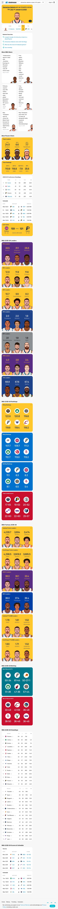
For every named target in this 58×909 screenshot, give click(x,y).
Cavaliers (9, 746)
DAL (13, 210)
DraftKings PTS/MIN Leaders (11, 640)
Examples (20, 902)
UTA (24, 865)
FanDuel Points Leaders (9, 528)
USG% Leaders (7, 572)
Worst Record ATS (8, 698)
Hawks (9, 753)
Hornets (9, 763)
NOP (24, 207)
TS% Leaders (6, 378)
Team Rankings (7, 162)
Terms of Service (25, 905)
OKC (24, 868)
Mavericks (10, 829)
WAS (24, 892)
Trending (13, 902)
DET (13, 868)
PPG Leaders (6, 244)
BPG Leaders (6, 334)
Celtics (9, 740)
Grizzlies (9, 832)
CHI (13, 858)
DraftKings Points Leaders (10, 550)
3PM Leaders (6, 356)
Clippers (9, 819)
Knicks (9, 743)
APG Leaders (6, 290)
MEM (24, 854)
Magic (9, 760)
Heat (8, 767)
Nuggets (9, 798)
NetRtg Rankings (7, 464)
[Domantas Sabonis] (5, 29)
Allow (52, 906)
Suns (8, 812)
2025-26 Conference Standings (12, 177)
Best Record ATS (7, 669)
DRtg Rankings (7, 434)
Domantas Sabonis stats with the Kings (16, 42)
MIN (13, 861)
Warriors (9, 822)
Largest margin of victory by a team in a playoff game (16, 38)
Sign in (51, 2)
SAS (24, 858)
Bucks (9, 183)
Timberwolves (11, 808)
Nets (9, 189)
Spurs (8, 795)
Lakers (9, 802)
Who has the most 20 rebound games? (15, 44)
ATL (13, 888)
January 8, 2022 (21, 9)
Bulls (9, 186)
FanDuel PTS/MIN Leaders (10, 616)
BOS (13, 878)
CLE (13, 865)
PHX (13, 854)
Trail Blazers (10, 815)
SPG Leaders (6, 312)
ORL (24, 888)
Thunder (9, 791)
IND (29, 29)
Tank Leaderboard (8, 493)
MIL (24, 217)
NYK (24, 882)
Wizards (10, 196)
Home (3, 902)
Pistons (6, 231)
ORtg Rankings (7, 405)
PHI (13, 220)
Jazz (11, 9)
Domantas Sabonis (9, 7)
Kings (8, 835)
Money (8, 902)
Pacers (28, 231)
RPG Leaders (6, 268)
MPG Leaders (6, 594)
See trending (8, 47)
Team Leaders (7, 139)
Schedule (5, 201)
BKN (24, 213)
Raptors (9, 750)
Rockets (9, 805)
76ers (8, 757)
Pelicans (9, 825)
